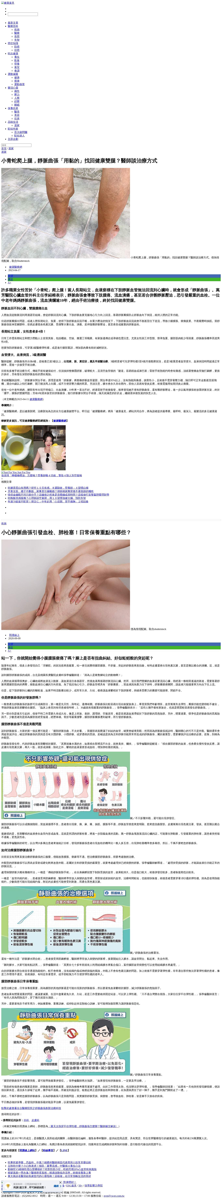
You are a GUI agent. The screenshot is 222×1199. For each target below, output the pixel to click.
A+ (9, 282)
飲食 (17, 60)
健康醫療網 (15, 267)
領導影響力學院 (94, 1185)
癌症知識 (13, 43)
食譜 (17, 70)
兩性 (17, 91)
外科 (26, 1120)
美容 (17, 115)
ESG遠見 (71, 1185)
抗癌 (17, 50)
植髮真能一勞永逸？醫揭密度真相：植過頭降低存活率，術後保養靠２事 (49, 1172)
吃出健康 (13, 53)
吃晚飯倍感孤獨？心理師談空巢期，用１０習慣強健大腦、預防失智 (47, 498)
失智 (17, 39)
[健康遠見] (7, 2)
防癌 (17, 46)
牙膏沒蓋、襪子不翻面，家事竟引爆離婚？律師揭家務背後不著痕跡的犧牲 (51, 491)
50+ (80, 1185)
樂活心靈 (13, 87)
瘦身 (17, 80)
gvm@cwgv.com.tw (114, 1195)
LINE (64, 1150)
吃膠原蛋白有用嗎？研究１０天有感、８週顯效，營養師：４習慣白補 (48, 487)
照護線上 (14, 635)
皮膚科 (35, 1120)
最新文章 (13, 22)
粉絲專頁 (48, 1150)
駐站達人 (19, 135)
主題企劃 (13, 139)
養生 (17, 57)
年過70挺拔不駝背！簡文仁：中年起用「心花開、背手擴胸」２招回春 (48, 501)
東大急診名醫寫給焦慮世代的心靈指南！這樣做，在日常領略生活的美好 (49, 1176)
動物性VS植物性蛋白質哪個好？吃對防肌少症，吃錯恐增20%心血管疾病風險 (52, 1169)
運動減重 (13, 74)
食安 (17, 67)
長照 (17, 36)
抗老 (17, 118)
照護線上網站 (27, 1150)
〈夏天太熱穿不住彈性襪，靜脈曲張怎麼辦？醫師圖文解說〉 (83, 1126)
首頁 (4, 148)
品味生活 (13, 122)
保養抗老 (13, 108)
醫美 (17, 111)
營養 (17, 63)
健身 (17, 77)
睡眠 (17, 104)
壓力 (17, 94)
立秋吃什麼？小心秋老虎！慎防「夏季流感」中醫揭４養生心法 (44, 1165)
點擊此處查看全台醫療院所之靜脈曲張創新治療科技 (31, 1108)
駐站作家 (13, 128)
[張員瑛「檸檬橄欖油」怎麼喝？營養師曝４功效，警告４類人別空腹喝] (111, 448)
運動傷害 (19, 84)
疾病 (17, 29)
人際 (17, 98)
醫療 (17, 33)
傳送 (10, 279)
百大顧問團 (20, 132)
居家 (17, 125)
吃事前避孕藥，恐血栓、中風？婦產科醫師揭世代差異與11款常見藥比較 (49, 1162)
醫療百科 (13, 26)
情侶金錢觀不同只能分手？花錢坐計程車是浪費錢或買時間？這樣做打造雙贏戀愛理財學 (58, 494)
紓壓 (17, 101)
